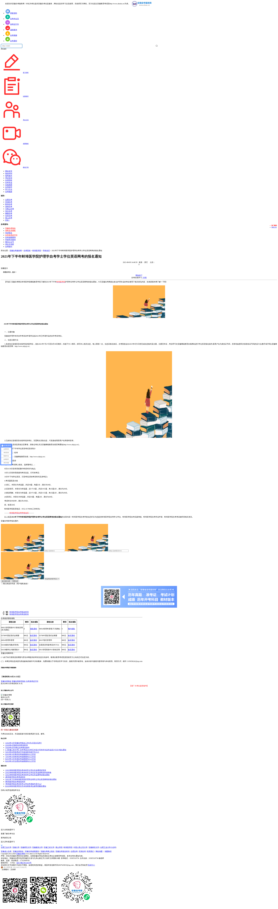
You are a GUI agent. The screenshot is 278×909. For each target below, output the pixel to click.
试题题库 (26, 96)
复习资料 (26, 72)
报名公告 (274, 227)
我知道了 (139, 275)
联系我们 (90, 851)
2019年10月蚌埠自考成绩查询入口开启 (20, 757)
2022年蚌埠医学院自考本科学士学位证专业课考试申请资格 (28, 772)
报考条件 (8, 176)
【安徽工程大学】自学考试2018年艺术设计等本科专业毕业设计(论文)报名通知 (35, 750)
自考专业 (8, 182)
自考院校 (8, 180)
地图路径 (108, 851)
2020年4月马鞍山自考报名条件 (17, 747)
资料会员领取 (10, 230)
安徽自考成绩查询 (32, 851)
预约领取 (71, 629)
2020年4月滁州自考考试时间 (16, 745)
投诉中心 (91, 865)
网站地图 (99, 851)
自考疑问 (8, 246)
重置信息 (15, 581)
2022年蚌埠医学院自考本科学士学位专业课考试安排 (25, 770)
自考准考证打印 (11, 235)
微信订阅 (26, 167)
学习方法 (8, 189)
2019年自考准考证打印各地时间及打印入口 (22, 752)
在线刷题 (8, 185)
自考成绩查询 (10, 237)
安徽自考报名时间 (63, 851)
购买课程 (33, 635)
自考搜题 (8, 192)
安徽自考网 (20, 854)
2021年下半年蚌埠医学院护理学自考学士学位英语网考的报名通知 (30, 779)
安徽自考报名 (10, 228)
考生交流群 (9, 244)
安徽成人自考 (6, 851)
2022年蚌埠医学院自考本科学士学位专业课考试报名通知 (27, 775)
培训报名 (8, 233)
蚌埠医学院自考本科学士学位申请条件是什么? (23, 784)
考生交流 (26, 120)
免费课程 (26, 143)
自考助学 (8, 187)
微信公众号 (9, 242)
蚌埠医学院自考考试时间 (19, 614)
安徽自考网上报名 (47, 851)
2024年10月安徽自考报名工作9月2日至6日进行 (23, 743)
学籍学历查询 (10, 240)
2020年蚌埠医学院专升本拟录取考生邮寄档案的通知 (25, 786)
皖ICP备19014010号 (24, 863)
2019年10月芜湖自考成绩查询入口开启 (20, 759)
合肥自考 (74, 851)
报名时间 (8, 173)
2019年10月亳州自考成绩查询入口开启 (20, 754)
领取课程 (33, 629)
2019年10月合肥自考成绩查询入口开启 (20, 761)
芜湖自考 (82, 851)
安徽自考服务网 (16, 250)
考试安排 (8, 178)
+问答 (144, 278)
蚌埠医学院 (36, 250)
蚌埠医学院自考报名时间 (19, 612)
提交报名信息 (6, 581)
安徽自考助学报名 (19, 681)
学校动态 (46, 250)
